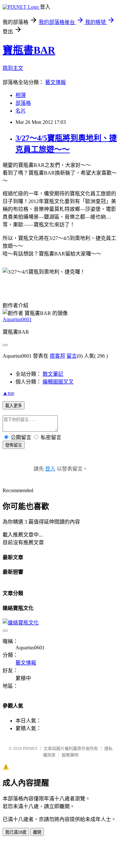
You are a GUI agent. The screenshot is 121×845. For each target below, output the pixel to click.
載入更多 (13, 405)
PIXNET (30, 748)
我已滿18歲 (15, 832)
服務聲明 (70, 755)
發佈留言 (13, 445)
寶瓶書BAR (29, 50)
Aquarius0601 (17, 319)
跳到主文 (13, 68)
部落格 (23, 103)
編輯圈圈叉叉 (58, 382)
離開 (37, 832)
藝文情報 (55, 82)
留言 (71, 356)
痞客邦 (57, 356)
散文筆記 (53, 374)
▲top (8, 393)
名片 (20, 111)
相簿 (20, 95)
